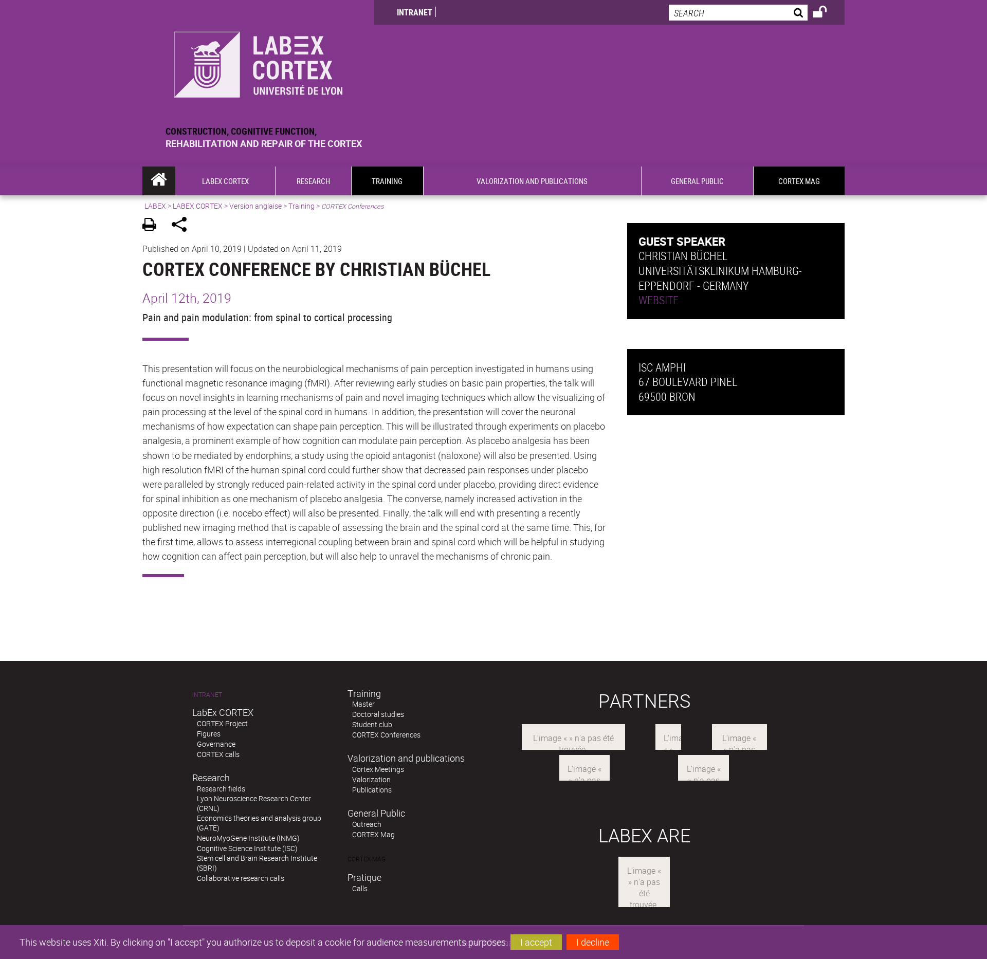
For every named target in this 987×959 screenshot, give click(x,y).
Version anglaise (255, 206)
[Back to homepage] (258, 62)
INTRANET (414, 12)
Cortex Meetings (378, 769)
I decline (592, 942)
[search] (738, 13)
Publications (372, 790)
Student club (372, 724)
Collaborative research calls (240, 878)
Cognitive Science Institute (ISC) (247, 848)
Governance (216, 744)
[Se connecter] (826, 13)
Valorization (371, 779)
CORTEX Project (222, 723)
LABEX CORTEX (198, 206)
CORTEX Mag (373, 834)
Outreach (366, 824)
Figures (209, 734)
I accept (536, 942)
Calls (360, 888)
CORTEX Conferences (386, 735)
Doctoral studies (378, 714)
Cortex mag (367, 859)
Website (658, 299)
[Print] (152, 225)
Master (363, 704)
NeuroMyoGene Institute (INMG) (248, 838)
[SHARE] (183, 225)
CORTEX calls (218, 754)
